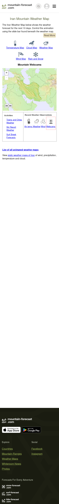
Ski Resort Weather (11, 129)
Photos (6, 469)
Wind (43, 126)
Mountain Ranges (12, 453)
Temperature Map (15, 47)
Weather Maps (10, 458)
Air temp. (28, 126)
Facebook (36, 448)
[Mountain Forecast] (17, 6)
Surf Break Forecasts (11, 136)
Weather (36, 126)
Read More (49, 35)
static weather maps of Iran (21, 155)
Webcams (50, 126)
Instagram (36, 453)
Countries (7, 448)
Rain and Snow (35, 58)
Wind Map (21, 58)
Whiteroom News (11, 463)
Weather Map (46, 47)
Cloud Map (31, 47)
